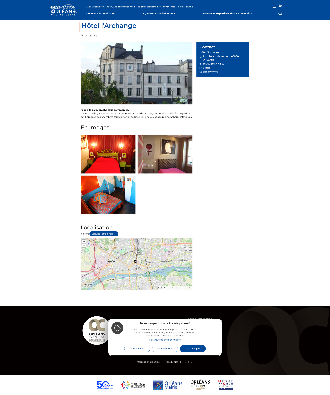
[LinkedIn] (280, 6)
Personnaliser (165, 348)
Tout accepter (192, 348)
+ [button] (84, 241)
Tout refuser (137, 348)
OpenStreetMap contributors (182, 288)
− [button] (84, 245)
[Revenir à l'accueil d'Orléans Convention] (63, 10)
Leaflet (160, 288)
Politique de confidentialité (165, 339)
